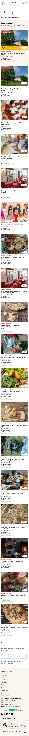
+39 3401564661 (7, 702)
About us (3, 674)
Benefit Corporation (23, 731)
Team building (5, 695)
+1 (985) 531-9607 (8, 704)
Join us (3, 679)
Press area (4, 675)
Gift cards (3, 692)
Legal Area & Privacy (14, 732)
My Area (3, 685)
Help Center (4, 690)
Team (2, 677)
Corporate (4, 694)
